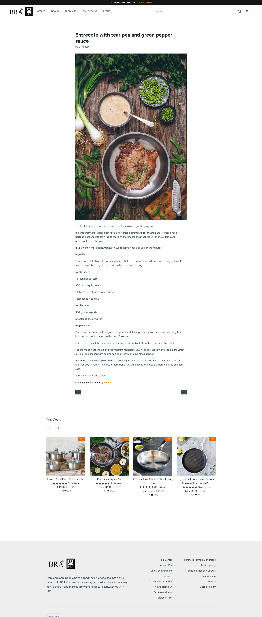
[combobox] (194, 11)
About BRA (166, 565)
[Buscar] (240, 11)
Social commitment (161, 570)
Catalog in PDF (164, 597)
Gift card (167, 576)
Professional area (163, 592)
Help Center (165, 559)
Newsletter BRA (163, 586)
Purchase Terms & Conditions (200, 559)
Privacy (212, 581)
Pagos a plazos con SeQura (201, 570)
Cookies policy (208, 586)
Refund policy (208, 565)
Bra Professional (165, 232)
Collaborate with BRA (160, 581)
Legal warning (208, 576)
